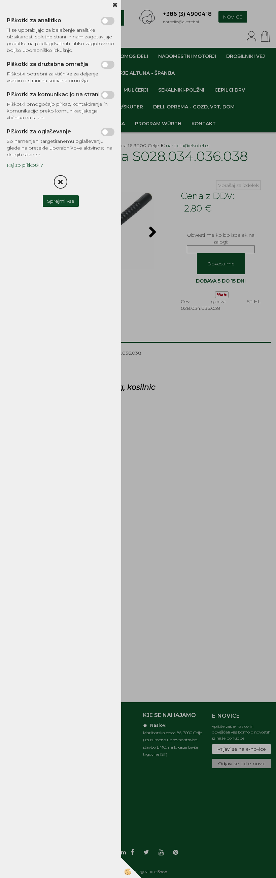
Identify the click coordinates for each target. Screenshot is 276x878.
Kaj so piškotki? (25, 165)
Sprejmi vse (60, 201)
